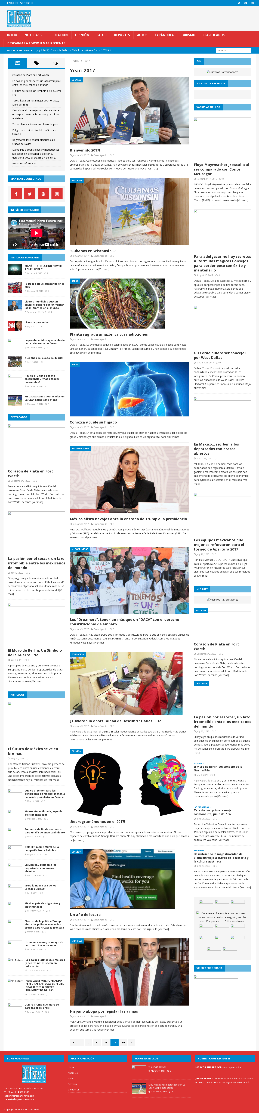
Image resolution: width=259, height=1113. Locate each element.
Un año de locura (85, 914)
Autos (142, 35)
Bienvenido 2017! (85, 150)
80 (123, 1042)
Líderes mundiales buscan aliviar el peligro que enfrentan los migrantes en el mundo (44, 305)
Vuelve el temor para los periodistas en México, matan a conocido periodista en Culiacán (45, 794)
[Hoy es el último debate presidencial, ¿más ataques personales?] (15, 382)
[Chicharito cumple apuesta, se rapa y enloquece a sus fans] (238, 929)
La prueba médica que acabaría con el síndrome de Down (45, 341)
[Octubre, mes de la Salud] (222, 941)
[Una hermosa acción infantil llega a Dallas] (214, 952)
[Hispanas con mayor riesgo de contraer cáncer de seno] (15, 949)
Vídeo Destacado (27, 210)
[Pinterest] (246, 3)
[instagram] (252, 3)
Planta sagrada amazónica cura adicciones (109, 334)
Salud (102, 35)
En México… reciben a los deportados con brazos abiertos (40, 868)
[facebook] (232, 3)
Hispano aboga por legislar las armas (104, 1011)
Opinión (82, 35)
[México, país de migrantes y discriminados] (15, 910)
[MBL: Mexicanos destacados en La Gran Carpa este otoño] (15, 403)
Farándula (164, 35)
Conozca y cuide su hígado (93, 422)
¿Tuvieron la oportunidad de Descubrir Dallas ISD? (115, 721)
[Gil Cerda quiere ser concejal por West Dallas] (222, 347)
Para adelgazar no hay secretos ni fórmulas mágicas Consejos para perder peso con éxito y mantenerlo (222, 263)
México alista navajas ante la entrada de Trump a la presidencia (128, 519)
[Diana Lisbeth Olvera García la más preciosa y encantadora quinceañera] (206, 929)
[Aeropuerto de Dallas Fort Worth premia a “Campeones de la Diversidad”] (222, 929)
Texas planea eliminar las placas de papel (35, 124)
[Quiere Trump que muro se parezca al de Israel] (15, 1011)
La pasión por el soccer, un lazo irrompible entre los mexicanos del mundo (36, 563)
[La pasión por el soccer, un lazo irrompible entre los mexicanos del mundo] (36, 552)
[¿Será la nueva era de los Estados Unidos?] (15, 892)
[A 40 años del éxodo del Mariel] (15, 365)
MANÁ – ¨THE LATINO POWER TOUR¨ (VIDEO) (43, 267)
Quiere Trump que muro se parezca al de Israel (42, 1006)
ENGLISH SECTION (20, 3)
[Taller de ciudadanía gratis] (230, 952)
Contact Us (73, 1089)
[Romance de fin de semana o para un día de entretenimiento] (15, 836)
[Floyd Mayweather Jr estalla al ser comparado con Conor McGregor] (222, 158)
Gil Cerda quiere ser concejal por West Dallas (220, 355)
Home (71, 1067)
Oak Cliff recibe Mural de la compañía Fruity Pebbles (42, 848)
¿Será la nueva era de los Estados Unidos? (40, 887)
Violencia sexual (157, 1066)
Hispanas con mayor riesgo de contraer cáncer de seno (44, 943)
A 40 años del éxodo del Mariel (44, 358)
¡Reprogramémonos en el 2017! (97, 821)
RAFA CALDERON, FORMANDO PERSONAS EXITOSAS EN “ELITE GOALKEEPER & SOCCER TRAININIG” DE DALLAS (45, 985)
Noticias (31, 35)
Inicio (12, 35)
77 (96, 1042)
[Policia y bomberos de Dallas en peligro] (238, 905)
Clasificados (214, 35)
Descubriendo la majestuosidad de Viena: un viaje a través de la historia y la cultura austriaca (35, 114)
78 (105, 1042)
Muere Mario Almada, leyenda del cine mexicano (44, 813)
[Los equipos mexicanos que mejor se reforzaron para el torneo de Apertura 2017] (222, 534)
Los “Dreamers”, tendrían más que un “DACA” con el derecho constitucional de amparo (124, 621)
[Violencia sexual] (139, 1074)
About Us (73, 1072)
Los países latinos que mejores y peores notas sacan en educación (45, 963)
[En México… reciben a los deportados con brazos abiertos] (15, 871)
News (71, 1078)
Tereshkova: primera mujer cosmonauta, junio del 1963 (213, 812)
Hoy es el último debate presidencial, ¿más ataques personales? (42, 379)
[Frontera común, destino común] (222, 905)
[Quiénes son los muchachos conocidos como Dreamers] (206, 905)
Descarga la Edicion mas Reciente (36, 43)
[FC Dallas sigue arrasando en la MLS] (15, 290)
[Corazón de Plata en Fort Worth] (36, 465)
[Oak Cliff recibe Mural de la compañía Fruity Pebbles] (15, 854)
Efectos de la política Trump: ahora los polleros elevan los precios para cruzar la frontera (44, 924)
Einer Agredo (100, 155)
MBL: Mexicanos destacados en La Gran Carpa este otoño (44, 398)
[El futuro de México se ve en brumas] (36, 742)
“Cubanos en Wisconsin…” (93, 250)
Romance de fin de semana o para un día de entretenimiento (45, 830)
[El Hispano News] (34, 1074)
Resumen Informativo (24, 163)
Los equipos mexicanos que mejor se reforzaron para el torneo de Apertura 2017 (219, 545)
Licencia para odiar (37, 322)
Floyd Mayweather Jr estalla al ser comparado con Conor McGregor (221, 169)
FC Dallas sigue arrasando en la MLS (44, 285)
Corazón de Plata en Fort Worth (30, 75)
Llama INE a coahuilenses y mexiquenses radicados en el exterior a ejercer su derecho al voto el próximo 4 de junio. (35, 153)
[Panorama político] (206, 941)
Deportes (122, 35)
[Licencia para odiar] (15, 329)
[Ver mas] (152, 168)
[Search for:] (233, 50)
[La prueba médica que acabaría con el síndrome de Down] (15, 347)
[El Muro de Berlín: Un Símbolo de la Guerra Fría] (36, 644)
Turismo (188, 35)
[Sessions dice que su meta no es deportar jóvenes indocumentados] (238, 941)
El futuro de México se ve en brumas (33, 751)
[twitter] (239, 3)
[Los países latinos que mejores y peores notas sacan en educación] (15, 960)
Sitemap (72, 1084)
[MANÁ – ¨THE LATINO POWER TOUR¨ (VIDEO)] (15, 273)
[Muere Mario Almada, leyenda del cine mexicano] (15, 818)
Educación (59, 35)
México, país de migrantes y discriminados (42, 905)
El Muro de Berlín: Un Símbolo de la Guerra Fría (35, 652)
